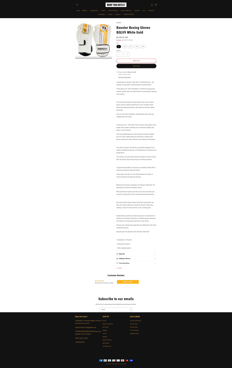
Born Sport (105, 327)
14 (136, 46)
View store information (124, 77)
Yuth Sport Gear (107, 346)
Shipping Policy (134, 333)
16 (143, 46)
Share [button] (120, 268)
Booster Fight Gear (108, 324)
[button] (77, 5)
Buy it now (136, 66)
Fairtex (104, 333)
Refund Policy (134, 327)
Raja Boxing (106, 343)
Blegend (105, 330)
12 (130, 46)
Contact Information (135, 320)
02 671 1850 (84, 338)
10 (124, 46)
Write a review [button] (127, 282)
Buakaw (105, 336)
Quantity (118, 50)
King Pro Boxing (107, 340)
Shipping (118, 40)
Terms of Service (134, 330)
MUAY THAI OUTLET (113, 363)
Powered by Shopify (122, 363)
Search (104, 320)
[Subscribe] (130, 310)
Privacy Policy (134, 324)
